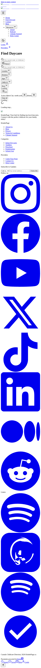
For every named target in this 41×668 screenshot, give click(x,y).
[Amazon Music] (20, 611)
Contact (8, 22)
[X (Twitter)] (20, 332)
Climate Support (11, 135)
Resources (9, 27)
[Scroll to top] (3, 665)
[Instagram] (20, 213)
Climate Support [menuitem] (16, 34)
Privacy (8, 131)
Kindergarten (10, 149)
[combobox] (14, 60)
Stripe (19, 659)
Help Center (9, 163)
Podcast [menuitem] (13, 32)
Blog (7, 24)
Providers (4, 48)
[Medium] (20, 450)
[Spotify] (20, 532)
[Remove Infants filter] (34, 95)
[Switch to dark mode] (3, 40)
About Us (9, 127)
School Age (9, 151)
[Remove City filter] (24, 95)
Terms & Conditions (12, 133)
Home (7, 18)
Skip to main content (8, 2)
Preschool (9, 147)
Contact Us (9, 161)
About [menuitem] (12, 30)
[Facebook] (20, 252)
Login (3, 45)
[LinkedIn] (20, 411)
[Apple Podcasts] (20, 571)
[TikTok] (20, 371)
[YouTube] (20, 292)
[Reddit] (20, 490)
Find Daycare (10, 20)
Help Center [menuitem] (14, 36)
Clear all (4, 98)
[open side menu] (3, 13)
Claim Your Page (11, 159)
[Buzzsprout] (20, 651)
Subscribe (34, 171)
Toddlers (8, 145)
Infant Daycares (11, 143)
